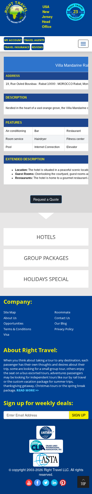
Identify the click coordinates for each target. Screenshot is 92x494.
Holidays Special (46, 278)
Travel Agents (34, 40)
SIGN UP (78, 415)
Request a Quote (46, 199)
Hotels (46, 236)
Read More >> (28, 390)
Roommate (62, 312)
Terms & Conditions (17, 329)
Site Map (10, 312)
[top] (83, 482)
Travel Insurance (16, 47)
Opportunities (13, 323)
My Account (13, 40)
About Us (10, 318)
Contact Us (62, 318)
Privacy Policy (64, 329)
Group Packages (46, 257)
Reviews (37, 47)
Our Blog (60, 323)
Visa (6, 334)
